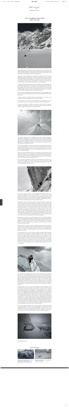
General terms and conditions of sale (31, 396)
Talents (5, 394)
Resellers (5, 391)
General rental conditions (29, 397)
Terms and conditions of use (30, 399)
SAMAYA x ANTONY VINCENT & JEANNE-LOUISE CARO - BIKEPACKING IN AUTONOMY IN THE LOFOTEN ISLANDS (25, 361)
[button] (62, 1)
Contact (5, 388)
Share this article (23, 341)
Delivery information (28, 390)
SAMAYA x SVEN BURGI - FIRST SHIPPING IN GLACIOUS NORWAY (43, 361)
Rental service (6, 390)
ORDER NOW (27, 388)
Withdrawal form (28, 393)
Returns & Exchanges (28, 391)
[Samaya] (34, 1)
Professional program (7, 393)
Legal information (28, 394)
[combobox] (66, 405)
